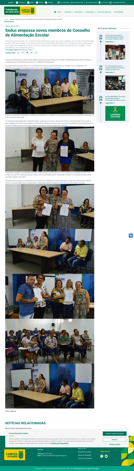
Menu (31, 2)
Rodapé (49, 2)
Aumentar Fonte (78, 2)
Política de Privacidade (85, 458)
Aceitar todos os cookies (115, 434)
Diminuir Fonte (92, 2)
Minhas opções (114, 444)
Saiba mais (109, 42)
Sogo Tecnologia (93, 468)
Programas (118, 12)
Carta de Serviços (104, 12)
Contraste (105, 2)
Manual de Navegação (84, 455)
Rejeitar (115, 439)
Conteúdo (21, 2)
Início (59, 12)
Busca (40, 2)
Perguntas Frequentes (84, 452)
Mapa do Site (82, 449)
